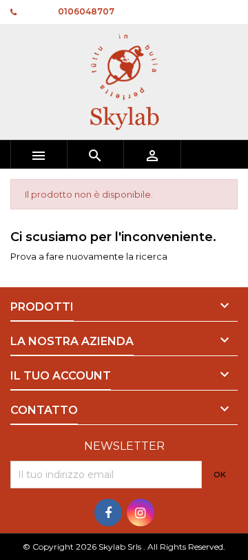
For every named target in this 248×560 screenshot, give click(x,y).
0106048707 (86, 11)
